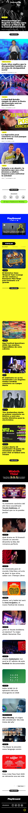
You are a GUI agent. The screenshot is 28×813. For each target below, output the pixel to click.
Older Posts (20, 786)
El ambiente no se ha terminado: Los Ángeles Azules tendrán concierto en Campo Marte (13, 381)
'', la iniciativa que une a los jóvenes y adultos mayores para (13, 172)
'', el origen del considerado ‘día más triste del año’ (13, 720)
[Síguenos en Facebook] (4, 197)
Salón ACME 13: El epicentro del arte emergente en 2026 (10, 690)
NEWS (4, 374)
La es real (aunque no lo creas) (14, 137)
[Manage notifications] (24, 810)
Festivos (5, 444)
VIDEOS (4, 132)
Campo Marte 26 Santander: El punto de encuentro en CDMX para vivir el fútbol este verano (13, 451)
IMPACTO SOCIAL (6, 61)
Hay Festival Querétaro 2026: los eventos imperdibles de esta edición (13, 346)
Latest (6, 246)
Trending (15, 246)
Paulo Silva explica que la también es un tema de (14, 67)
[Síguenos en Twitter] (10, 197)
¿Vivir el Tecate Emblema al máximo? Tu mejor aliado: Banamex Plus (13, 632)
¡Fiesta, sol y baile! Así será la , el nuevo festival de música (14, 602)
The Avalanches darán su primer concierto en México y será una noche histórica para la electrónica (13, 416)
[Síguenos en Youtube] (23, 197)
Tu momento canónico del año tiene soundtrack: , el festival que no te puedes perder (13, 508)
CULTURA (4, 97)
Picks (24, 246)
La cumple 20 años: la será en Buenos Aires (14, 102)
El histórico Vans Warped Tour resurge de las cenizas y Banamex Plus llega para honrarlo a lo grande (12, 277)
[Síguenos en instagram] (17, 197)
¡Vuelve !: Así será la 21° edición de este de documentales (13, 661)
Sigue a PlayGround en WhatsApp (14, 202)
